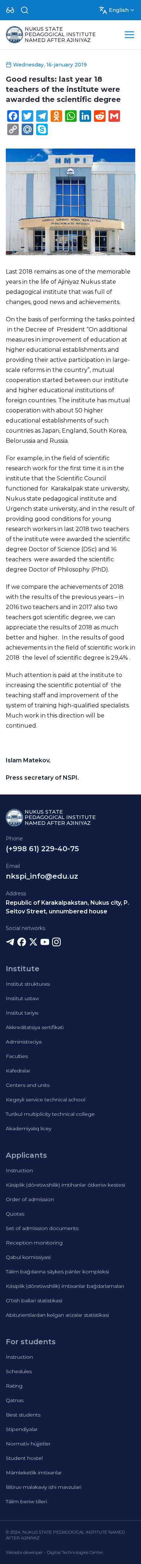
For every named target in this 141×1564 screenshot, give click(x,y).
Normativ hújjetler (28, 1443)
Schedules (19, 1371)
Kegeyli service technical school (45, 1099)
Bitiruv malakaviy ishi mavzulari (43, 1487)
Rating (14, 1386)
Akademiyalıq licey (28, 1128)
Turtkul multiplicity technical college (50, 1114)
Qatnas (15, 1400)
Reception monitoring (34, 1242)
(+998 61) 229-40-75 (42, 848)
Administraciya (24, 1041)
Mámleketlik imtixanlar (34, 1472)
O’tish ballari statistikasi (34, 1300)
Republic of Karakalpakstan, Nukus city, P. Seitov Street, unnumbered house (67, 907)
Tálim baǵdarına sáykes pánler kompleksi (57, 1271)
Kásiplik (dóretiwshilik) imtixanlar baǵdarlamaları (65, 1286)
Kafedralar (18, 1070)
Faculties (17, 1056)
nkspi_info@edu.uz (42, 876)
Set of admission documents (42, 1228)
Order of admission (30, 1199)
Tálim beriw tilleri (26, 1501)
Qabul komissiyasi (28, 1257)
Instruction (19, 1170)
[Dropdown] (10, 10)
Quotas (15, 1214)
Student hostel (24, 1458)
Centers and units (28, 1085)
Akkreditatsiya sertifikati (35, 1027)
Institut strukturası (28, 984)
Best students (23, 1414)
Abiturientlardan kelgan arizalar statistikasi (57, 1315)
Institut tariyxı (22, 1013)
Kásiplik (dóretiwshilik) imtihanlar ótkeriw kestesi (65, 1185)
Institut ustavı (22, 998)
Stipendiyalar (22, 1429)
